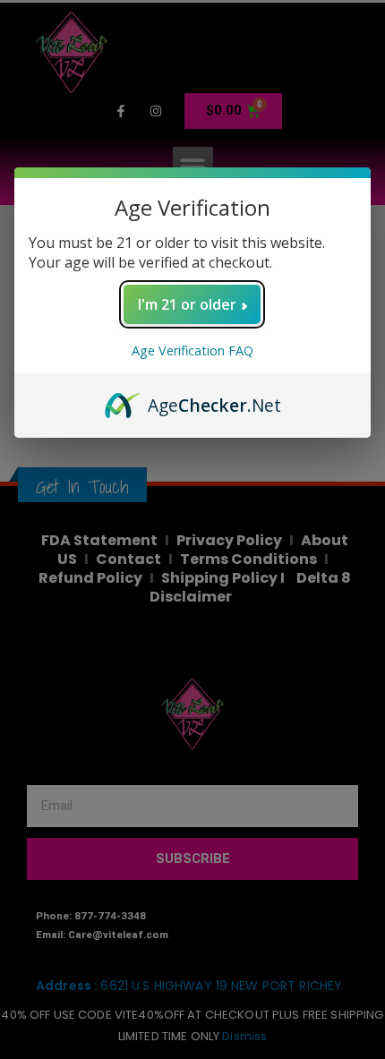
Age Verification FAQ (192, 350)
